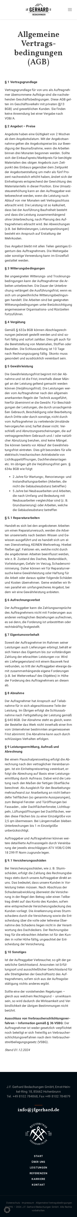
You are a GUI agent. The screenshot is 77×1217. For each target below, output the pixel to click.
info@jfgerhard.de (38, 1110)
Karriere (38, 1179)
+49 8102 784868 (25, 1096)
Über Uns (38, 1161)
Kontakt (38, 1184)
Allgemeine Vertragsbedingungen (54, 1202)
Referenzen (38, 1173)
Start (38, 1156)
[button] (7, 1210)
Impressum (28, 1202)
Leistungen (38, 1167)
